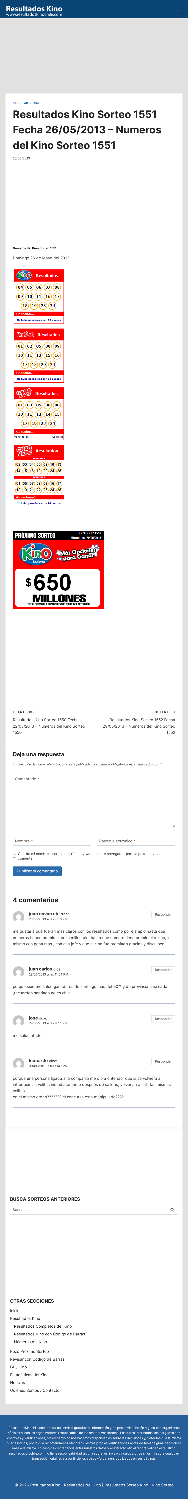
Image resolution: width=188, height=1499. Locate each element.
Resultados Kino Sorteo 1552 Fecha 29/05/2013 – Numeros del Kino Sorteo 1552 (139, 722)
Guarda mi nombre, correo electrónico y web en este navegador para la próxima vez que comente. (92, 856)
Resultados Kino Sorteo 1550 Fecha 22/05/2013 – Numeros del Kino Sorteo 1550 (49, 722)
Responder (163, 914)
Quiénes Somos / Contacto (34, 1390)
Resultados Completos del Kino (43, 1326)
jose (33, 1018)
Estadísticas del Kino (29, 1375)
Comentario (27, 779)
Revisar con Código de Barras (37, 1359)
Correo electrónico (117, 841)
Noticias (17, 1382)
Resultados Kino (27, 103)
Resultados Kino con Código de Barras (49, 1334)
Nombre (24, 841)
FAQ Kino (18, 1367)
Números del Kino (30, 1342)
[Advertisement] (94, 50)
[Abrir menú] (178, 9)
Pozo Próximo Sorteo (29, 1351)
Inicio (14, 1310)
